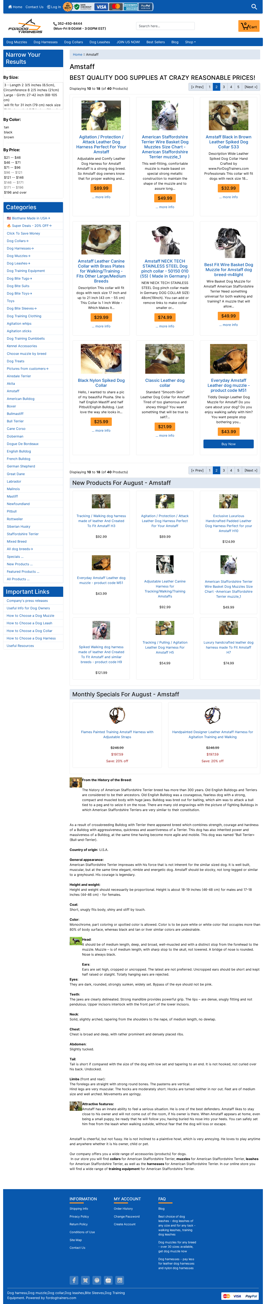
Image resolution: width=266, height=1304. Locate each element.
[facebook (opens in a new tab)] (74, 1280)
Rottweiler (15, 519)
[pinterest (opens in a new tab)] (97, 1280)
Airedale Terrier (19, 376)
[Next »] (251, 87)
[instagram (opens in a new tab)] (120, 1280)
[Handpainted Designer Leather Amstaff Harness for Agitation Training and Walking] (213, 715)
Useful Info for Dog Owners (28, 608)
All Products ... (18, 579)
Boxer (11, 406)
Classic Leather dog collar (165, 383)
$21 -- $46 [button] (12, 157)
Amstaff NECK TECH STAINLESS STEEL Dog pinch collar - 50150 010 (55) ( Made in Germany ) (165, 269)
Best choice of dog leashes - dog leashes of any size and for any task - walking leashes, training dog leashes (177, 1225)
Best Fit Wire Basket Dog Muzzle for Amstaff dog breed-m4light (228, 269)
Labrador (14, 481)
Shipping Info (79, 1208)
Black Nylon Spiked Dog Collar (101, 383)
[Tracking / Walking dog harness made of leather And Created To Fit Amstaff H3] (101, 501)
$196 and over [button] (15, 192)
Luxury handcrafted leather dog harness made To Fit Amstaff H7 (229, 647)
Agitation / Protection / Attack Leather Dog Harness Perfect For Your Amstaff (101, 144)
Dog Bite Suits (18, 286)
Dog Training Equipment (26, 271)
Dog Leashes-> (18, 263)
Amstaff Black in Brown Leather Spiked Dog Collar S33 (228, 141)
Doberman (15, 436)
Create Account (124, 1224)
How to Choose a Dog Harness (31, 638)
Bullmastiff (15, 414)
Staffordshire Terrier (23, 534)
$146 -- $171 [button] (13, 182)
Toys (10, 301)
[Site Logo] (25, 26)
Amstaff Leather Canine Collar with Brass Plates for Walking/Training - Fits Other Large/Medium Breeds (101, 271)
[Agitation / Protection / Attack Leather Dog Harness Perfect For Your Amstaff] (101, 115)
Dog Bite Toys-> (19, 293)
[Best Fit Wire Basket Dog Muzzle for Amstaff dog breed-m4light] (228, 241)
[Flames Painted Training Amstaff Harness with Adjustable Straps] (117, 715)
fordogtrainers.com (61, 1298)
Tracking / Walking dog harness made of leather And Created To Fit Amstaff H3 (101, 521)
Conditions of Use (82, 1232)
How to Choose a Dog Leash (29, 623)
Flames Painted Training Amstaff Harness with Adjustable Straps (117, 734)
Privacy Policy (79, 1216)
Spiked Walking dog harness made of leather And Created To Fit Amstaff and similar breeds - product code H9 (101, 654)
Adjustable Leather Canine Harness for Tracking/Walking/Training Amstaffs (165, 588)
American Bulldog (20, 399)
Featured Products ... (23, 571)
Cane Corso (16, 428)
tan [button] (6, 127)
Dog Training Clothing (24, 316)
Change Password (127, 1216)
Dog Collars (73, 42)
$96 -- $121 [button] (13, 172)
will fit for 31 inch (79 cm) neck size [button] (32, 105)
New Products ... (20, 564)
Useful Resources (20, 646)
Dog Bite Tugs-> (19, 278)
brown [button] (9, 137)
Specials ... (15, 556)
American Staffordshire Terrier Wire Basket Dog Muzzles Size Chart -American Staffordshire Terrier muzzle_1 (164, 146)
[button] (254, 7)
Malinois (13, 489)
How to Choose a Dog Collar (29, 631)
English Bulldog (19, 451)
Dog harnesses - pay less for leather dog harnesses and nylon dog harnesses (176, 1263)
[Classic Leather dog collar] (165, 359)
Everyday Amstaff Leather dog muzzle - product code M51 (229, 385)
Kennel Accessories (22, 346)
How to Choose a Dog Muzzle (30, 615)
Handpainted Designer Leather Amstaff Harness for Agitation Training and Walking (212, 734)
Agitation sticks (19, 331)
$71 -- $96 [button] (12, 167)
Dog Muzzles (16, 42)
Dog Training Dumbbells (26, 338)
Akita (11, 383)
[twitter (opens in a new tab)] (85, 1280)
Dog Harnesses (46, 42)
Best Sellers (156, 42)
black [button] (8, 132)
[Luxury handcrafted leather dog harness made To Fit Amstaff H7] (228, 628)
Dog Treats (15, 361)
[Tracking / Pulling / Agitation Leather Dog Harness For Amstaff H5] (165, 628)
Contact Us (34, 7)
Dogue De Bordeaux (23, 444)
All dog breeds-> (20, 549)
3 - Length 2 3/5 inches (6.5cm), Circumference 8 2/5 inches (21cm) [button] (31, 87)
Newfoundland (18, 504)
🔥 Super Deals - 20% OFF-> (29, 226)
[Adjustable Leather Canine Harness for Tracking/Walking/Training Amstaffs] (165, 564)
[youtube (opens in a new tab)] (108, 1280)
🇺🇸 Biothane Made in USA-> (28, 218)
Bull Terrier (15, 421)
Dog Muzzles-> (19, 256)
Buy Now (229, 444)
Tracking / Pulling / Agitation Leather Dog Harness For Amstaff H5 (165, 647)
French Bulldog (18, 459)
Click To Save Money (23, 233)
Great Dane (16, 474)
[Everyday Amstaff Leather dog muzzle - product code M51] (228, 359)
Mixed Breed (17, 541)
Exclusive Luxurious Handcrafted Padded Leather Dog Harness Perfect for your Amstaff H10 (228, 523)
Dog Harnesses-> (20, 248)
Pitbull (12, 511)
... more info (101, 197)
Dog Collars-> (18, 241)
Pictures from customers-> (28, 368)
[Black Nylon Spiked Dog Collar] (101, 359)
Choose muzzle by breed (26, 354)
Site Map (76, 1240)
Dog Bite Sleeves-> (22, 308)
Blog (175, 42)
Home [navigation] (77, 54)
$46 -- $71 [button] (12, 162)
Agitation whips (19, 323)
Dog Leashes (100, 42)
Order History (123, 1208)
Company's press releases (27, 601)
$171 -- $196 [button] (13, 187)
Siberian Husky (18, 526)
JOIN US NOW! (128, 42)
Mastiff (12, 496)
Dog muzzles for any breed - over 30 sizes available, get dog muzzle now (177, 1246)
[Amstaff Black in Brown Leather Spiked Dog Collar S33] (228, 115)
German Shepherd (21, 466)
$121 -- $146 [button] (14, 177)
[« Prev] (197, 87)
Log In (55, 7)
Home (17, 7)
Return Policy (79, 1224)
